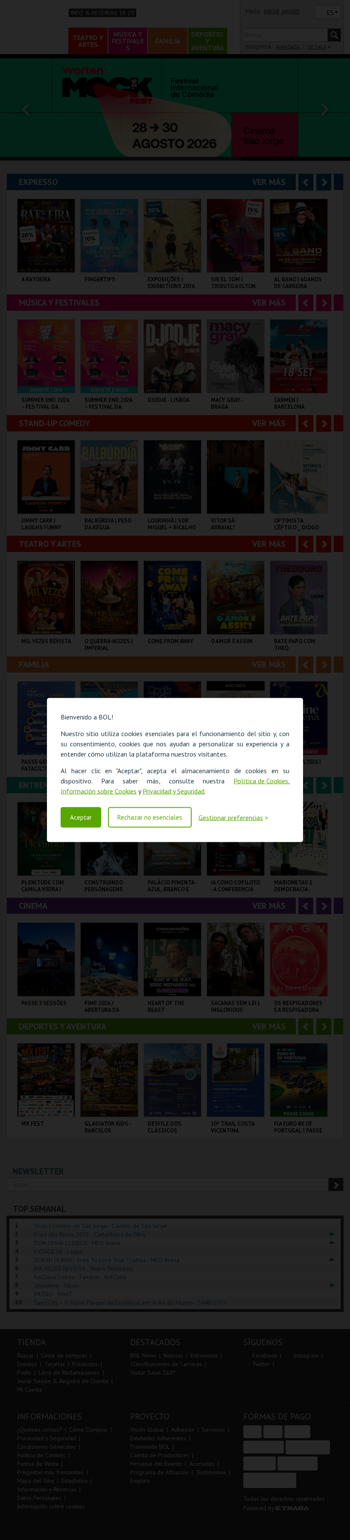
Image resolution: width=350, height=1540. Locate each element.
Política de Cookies (260, 780)
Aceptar (81, 817)
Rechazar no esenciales (149, 817)
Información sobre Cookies (99, 790)
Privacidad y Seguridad (173, 790)
